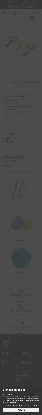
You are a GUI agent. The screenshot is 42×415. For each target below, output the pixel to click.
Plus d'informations (9, 405)
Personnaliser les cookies (23, 405)
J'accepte (21, 410)
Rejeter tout (34, 405)
